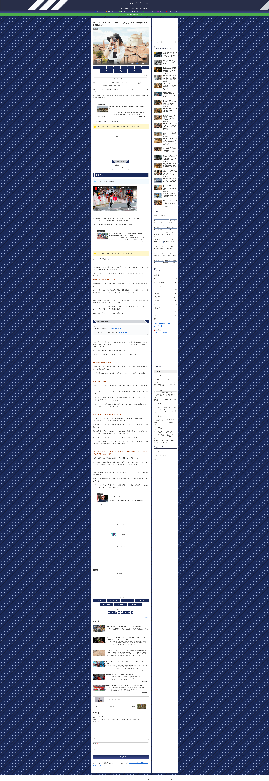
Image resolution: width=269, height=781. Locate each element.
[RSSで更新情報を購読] (132, 612)
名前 (95, 738)
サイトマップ (157, 451)
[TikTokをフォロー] (122, 612)
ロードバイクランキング (160, 332)
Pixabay (146, 63)
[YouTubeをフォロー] (119, 612)
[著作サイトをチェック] (109, 612)
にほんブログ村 (158, 326)
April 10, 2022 (122, 332)
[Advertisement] (121, 147)
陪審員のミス (118, 165)
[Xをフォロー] (112, 612)
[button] (135, 71)
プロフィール (157, 459)
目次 (118, 161)
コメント (96, 722)
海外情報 (96, 570)
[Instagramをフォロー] (115, 612)
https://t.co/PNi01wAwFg (117, 328)
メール (95, 743)
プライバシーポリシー (160, 455)
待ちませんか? (120, 167)
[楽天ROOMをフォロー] (125, 612)
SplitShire (138, 63)
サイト (94, 749)
